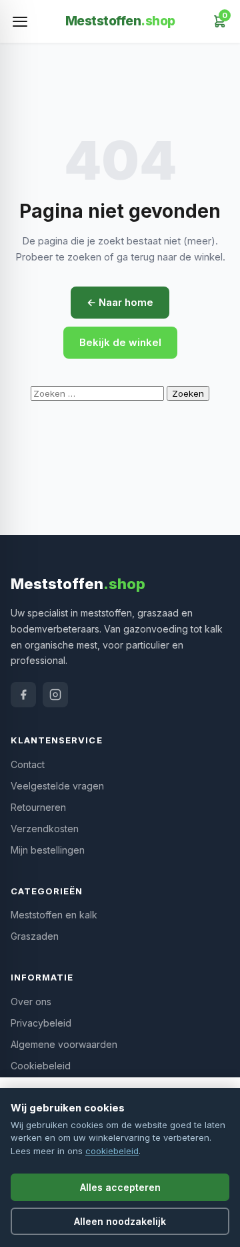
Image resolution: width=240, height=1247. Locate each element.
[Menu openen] (20, 21)
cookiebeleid (112, 1150)
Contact (28, 764)
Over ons (31, 1001)
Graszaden (35, 936)
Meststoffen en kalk (54, 914)
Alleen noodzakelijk (120, 1221)
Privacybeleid (41, 1023)
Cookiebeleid (41, 1065)
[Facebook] (23, 694)
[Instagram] (55, 694)
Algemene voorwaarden (64, 1044)
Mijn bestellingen (48, 850)
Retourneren (38, 807)
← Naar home (120, 302)
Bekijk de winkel (120, 342)
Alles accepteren (120, 1187)
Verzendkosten (45, 828)
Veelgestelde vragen (57, 785)
